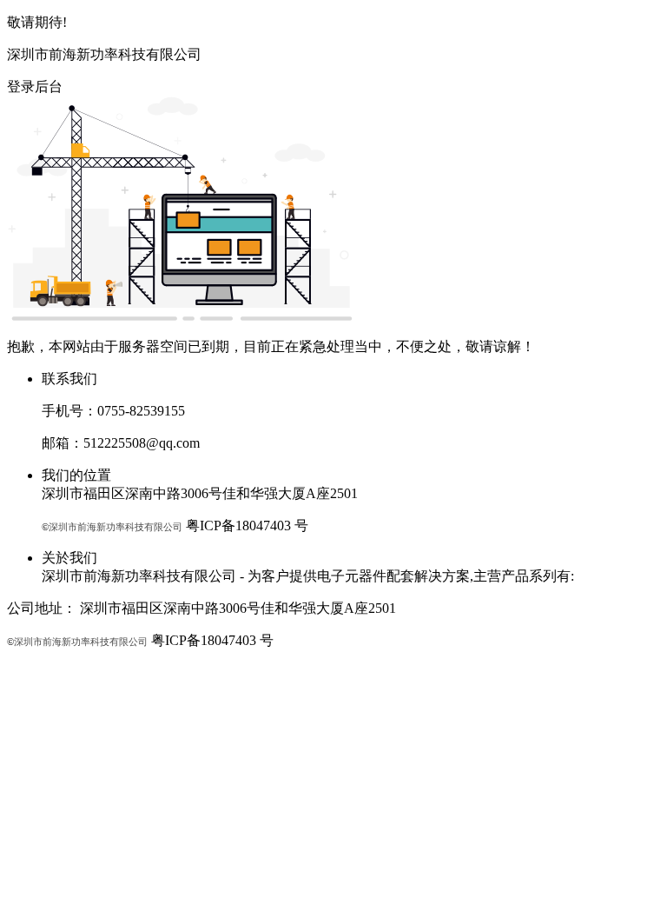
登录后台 (35, 86)
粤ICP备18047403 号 (247, 525)
